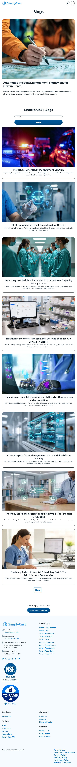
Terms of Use (59, 750)
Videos (5, 731)
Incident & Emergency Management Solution (38, 169)
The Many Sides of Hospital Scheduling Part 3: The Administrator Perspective (38, 574)
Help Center (44, 733)
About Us (43, 716)
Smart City (43, 630)
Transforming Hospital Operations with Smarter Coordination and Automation (38, 398)
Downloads (6, 728)
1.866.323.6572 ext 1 (11, 632)
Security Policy (60, 757)
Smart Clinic (44, 639)
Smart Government (47, 627)
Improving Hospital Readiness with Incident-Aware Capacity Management (38, 282)
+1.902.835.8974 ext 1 (12, 639)
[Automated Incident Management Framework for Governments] (38, 49)
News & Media (45, 722)
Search (38, 122)
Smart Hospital (45, 636)
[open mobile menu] (73, 3)
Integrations (7, 734)
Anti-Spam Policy (61, 760)
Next (37, 590)
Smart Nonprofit (46, 654)
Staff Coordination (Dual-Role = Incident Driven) (38, 225)
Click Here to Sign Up (38, 610)
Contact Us (44, 731)
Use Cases (6, 716)
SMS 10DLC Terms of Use (64, 752)
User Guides (44, 736)
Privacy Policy (60, 755)
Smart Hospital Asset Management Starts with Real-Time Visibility (38, 457)
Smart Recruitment (47, 645)
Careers (42, 719)
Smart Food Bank (46, 651)
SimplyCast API (8, 737)
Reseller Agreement (62, 762)
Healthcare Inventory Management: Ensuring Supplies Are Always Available (38, 340)
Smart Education (46, 642)
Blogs (4, 725)
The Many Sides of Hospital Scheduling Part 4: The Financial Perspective (38, 515)
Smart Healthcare (46, 633)
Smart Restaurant (46, 648)
